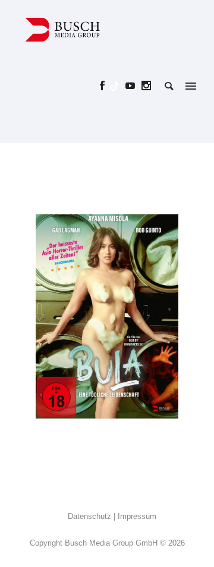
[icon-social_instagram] (146, 86)
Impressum (137, 516)
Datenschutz (89, 516)
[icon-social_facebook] (105, 86)
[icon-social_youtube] (133, 86)
